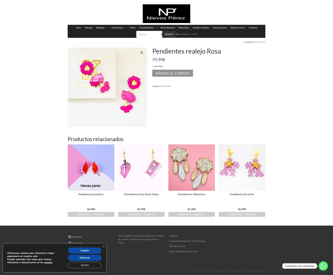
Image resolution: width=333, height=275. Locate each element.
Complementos (146, 28)
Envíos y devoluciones (144, 236)
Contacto (253, 28)
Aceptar (84, 250)
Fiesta (133, 28)
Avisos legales (125, 236)
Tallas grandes (220, 28)
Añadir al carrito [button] (91, 214)
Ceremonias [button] (117, 28)
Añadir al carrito (172, 73)
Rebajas (89, 28)
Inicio (78, 28)
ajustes (48, 262)
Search (169, 34)
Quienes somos (237, 28)
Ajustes (85, 265)
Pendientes (259, 42)
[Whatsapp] (323, 266)
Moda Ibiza (184, 28)
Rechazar (85, 257)
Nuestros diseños (201, 28)
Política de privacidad (140, 239)
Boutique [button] (100, 28)
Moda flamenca (167, 28)
